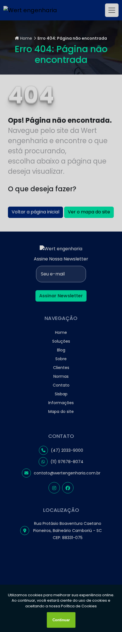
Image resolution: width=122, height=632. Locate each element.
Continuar (61, 620)
